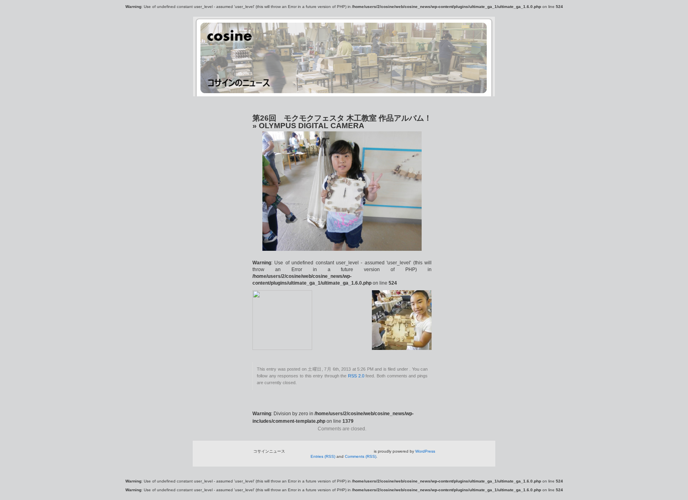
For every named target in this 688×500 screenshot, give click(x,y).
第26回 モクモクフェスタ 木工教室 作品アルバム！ (342, 118)
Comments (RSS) (360, 456)
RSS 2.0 (356, 375)
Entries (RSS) (323, 456)
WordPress (425, 451)
